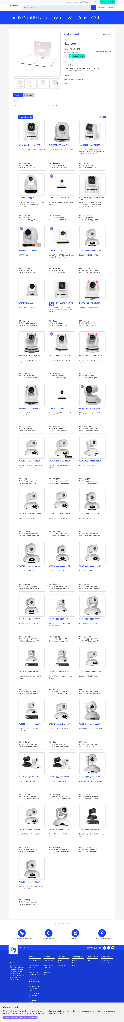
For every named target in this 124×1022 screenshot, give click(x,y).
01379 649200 (73, 2)
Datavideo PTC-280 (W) (89, 303)
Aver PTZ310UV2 (26, 303)
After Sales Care (106, 963)
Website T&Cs (33, 991)
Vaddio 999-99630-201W (29, 882)
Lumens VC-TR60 (56, 250)
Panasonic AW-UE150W (89, 408)
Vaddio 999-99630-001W (59, 724)
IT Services (46, 967)
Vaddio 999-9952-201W (59, 671)
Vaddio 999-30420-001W (90, 777)
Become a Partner (78, 963)
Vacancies (32, 967)
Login (95, 2)
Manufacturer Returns (103, 51)
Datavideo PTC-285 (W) (59, 356)
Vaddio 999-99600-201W (29, 829)
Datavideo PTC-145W (28, 250)
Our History (32, 963)
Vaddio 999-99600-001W (90, 671)
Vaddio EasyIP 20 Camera (30, 513)
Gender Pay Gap (34, 986)
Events (89, 963)
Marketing (46, 972)
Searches (84, 1)
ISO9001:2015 (33, 972)
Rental (45, 974)
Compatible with (25, 117)
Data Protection (34, 993)
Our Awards (33, 970)
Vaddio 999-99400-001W (90, 250)
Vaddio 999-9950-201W (59, 829)
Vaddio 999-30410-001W (59, 777)
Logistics (46, 970)
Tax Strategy (33, 977)
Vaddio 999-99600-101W (29, 724)
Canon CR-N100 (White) (90, 145)
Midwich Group (34, 965)
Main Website (107, 2)
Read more (67, 83)
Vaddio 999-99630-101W (29, 461)
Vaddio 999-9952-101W (29, 671)
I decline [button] (14, 1017)
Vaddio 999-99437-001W (29, 619)
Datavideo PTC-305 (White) (31, 408)
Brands (74, 960)
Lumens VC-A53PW (27, 198)
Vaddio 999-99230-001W (90, 513)
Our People (61, 965)
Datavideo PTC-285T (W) (29, 356)
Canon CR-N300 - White (29, 145)
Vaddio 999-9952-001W (89, 619)
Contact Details (106, 960)
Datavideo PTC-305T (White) (92, 356)
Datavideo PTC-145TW (59, 145)
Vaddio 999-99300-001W (29, 566)
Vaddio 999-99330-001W (59, 566)
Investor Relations (34, 974)
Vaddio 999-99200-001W (59, 513)
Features (18, 95)
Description (28, 95)
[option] (19, 83)
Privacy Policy (33, 988)
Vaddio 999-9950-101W (59, 619)
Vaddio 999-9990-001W (89, 724)
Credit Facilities (48, 960)
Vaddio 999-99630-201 (89, 829)
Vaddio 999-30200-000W (90, 461)
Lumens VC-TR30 (56, 408)
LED (73, 965)
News (88, 960)
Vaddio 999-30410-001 (28, 777)
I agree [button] (6, 1017)
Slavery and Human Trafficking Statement (34, 981)
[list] (100, 117)
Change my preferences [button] (28, 1017)
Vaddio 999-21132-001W (59, 461)
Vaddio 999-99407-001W (90, 566)
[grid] (104, 117)
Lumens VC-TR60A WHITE (60, 198)
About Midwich (34, 960)
